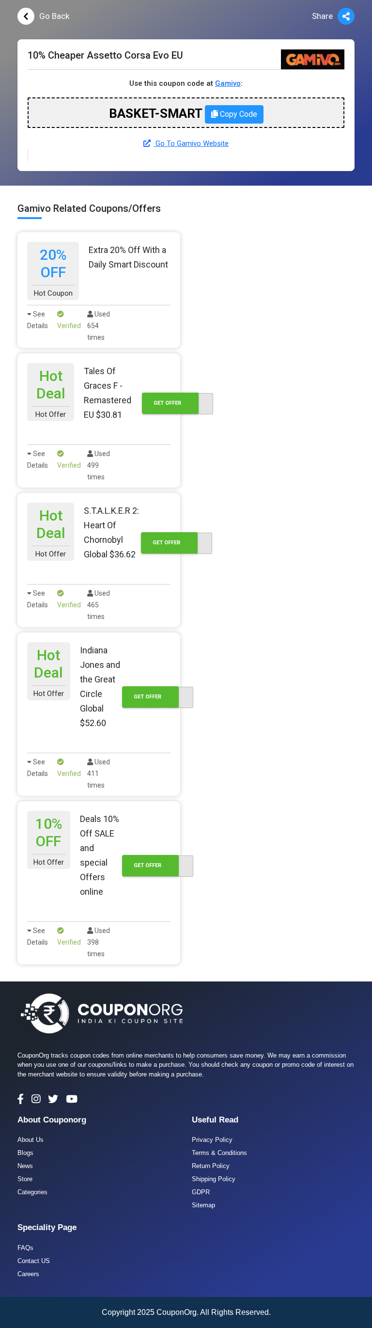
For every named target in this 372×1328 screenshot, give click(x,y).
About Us (30, 1139)
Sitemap (203, 1205)
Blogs (25, 1152)
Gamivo (228, 83)
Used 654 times (98, 325)
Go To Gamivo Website (191, 143)
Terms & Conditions (219, 1152)
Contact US (33, 1261)
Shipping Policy (213, 1179)
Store (24, 1179)
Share (322, 16)
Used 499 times (98, 465)
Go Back (54, 16)
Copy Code (237, 114)
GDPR (201, 1192)
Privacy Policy (212, 1139)
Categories (32, 1192)
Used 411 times (98, 773)
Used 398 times (98, 942)
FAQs (25, 1247)
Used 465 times (98, 604)
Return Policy (211, 1166)
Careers (28, 1274)
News (25, 1166)
